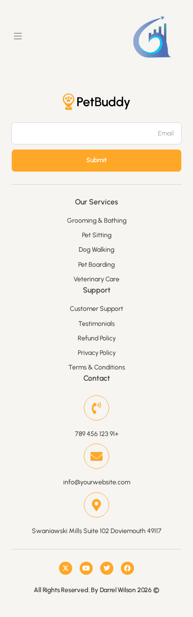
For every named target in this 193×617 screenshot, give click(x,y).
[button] (17, 36)
